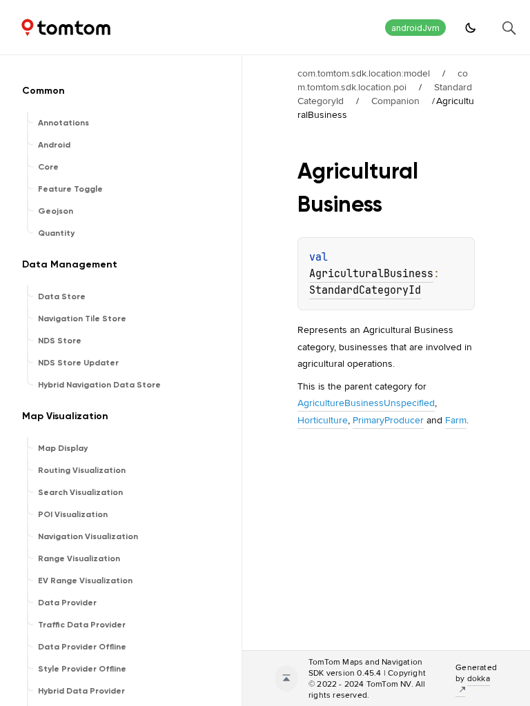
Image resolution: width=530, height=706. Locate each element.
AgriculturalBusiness (371, 274)
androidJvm (415, 28)
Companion (395, 101)
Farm (456, 420)
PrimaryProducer (388, 420)
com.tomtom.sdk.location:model (363, 73)
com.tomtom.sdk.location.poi (382, 80)
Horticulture (322, 420)
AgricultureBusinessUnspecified (366, 403)
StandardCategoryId (365, 290)
